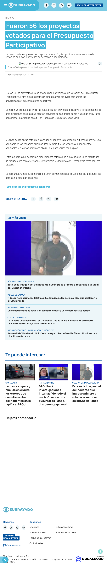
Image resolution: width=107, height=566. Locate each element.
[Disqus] (53, 461)
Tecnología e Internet (40, 537)
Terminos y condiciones (14, 556)
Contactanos (13, 545)
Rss (28, 556)
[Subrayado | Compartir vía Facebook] (41, 199)
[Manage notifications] (100, 551)
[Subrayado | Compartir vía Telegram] (56, 199)
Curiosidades (36, 543)
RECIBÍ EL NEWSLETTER (88, 5)
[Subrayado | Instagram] (61, 5)
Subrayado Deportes (66, 532)
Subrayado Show (64, 526)
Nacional (9, 18)
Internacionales (38, 532)
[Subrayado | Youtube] (69, 5)
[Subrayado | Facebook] (46, 5)
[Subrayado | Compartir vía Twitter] (33, 199)
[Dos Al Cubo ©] (90, 560)
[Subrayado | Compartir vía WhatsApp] (48, 199)
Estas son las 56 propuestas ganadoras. (29, 186)
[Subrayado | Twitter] (54, 5)
